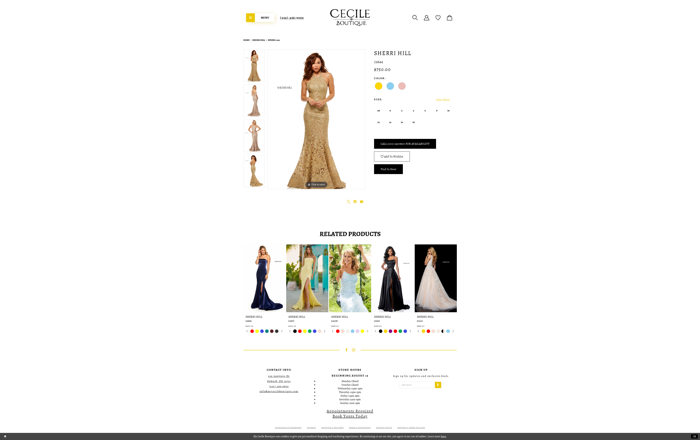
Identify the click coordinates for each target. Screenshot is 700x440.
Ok (694, 436)
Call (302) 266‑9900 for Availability (405, 144)
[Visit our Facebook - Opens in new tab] (346, 350)
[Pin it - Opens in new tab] (355, 201)
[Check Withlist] (438, 17)
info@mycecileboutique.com (279, 391)
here (443, 436)
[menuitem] (260, 17)
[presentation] (264, 278)
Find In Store (388, 169)
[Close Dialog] (5, 436)
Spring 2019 (274, 40)
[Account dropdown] (426, 17)
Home (246, 40)
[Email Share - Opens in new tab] (361, 201)
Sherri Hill (258, 40)
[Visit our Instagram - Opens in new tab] (353, 350)
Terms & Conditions (360, 428)
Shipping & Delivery (332, 428)
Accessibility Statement (288, 428)
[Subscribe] (438, 385)
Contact (311, 428)
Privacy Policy (384, 428)
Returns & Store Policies (411, 428)
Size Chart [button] (443, 99)
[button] (415, 17)
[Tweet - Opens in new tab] (348, 201)
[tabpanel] (254, 67)
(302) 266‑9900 (292, 17)
